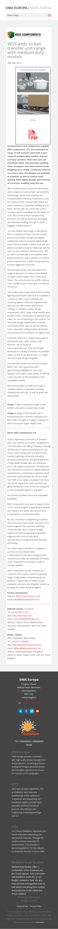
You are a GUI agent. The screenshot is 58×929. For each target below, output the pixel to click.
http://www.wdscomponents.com (26, 644)
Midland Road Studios (28, 862)
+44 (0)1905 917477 (20, 612)
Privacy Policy (35, 906)
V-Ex (15, 826)
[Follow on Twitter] (32, 711)
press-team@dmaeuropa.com (26, 619)
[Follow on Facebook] (26, 711)
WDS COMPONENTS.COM (28, 596)
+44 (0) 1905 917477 (31, 702)
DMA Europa (21, 752)
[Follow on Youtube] (37, 711)
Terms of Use (22, 906)
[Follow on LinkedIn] (20, 711)
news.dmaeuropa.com (22, 615)
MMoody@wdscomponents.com (27, 648)
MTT (15, 784)
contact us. (40, 922)
